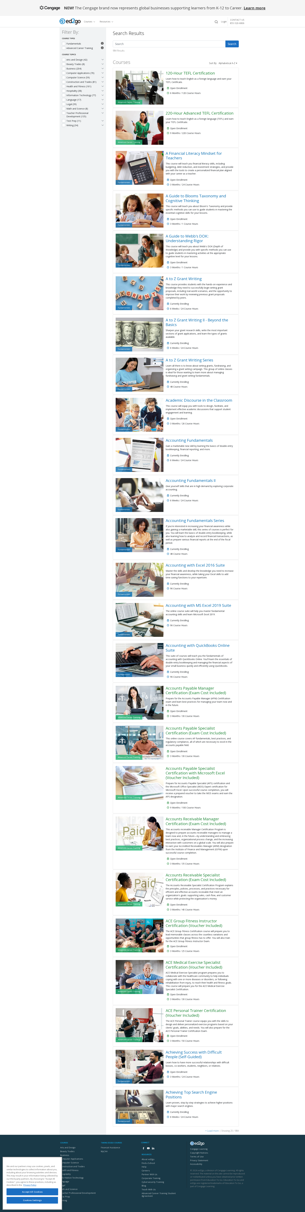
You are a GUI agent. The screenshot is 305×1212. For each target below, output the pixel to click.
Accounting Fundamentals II (191, 480)
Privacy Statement (199, 1160)
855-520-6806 (237, 23)
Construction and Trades (72, 1166)
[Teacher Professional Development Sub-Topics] (103, 112)
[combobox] (169, 44)
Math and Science (69, 1189)
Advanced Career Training (79, 48)
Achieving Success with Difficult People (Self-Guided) (194, 1054)
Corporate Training (151, 1178)
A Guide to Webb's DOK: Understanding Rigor (187, 238)
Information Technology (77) (81, 95)
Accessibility (196, 1164)
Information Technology (72, 1177)
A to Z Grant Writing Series (189, 360)
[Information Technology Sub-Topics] (103, 95)
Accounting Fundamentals (189, 440)
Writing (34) (72, 125)
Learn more (254, 7)
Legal (62, 1185)
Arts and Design (68, 1147)
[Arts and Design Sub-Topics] (103, 59)
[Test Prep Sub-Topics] (103, 120)
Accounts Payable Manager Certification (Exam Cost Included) (196, 690)
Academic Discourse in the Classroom (199, 400)
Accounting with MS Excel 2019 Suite (198, 605)
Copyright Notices (199, 1152)
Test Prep (65, 1196)
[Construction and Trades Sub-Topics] (103, 81)
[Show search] (216, 21)
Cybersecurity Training (153, 1182)
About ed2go (148, 1159)
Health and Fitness (69, 1170)
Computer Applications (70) (80, 73)
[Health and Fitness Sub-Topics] (103, 86)
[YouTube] (148, 1148)
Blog (144, 1185)
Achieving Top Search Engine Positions (191, 1094)
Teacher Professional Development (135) (77, 115)
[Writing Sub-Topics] (103, 125)
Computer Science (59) (78, 77)
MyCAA (104, 1151)
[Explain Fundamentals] (102, 43)
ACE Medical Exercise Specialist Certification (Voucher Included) (194, 965)
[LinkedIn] (153, 1148)
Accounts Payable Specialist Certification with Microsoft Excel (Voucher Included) (195, 773)
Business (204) (73, 68)
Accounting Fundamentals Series (195, 520)
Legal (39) (71, 104)
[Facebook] (143, 1148)
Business (64, 1155)
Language (64, 1181)
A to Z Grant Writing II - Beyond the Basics (197, 322)
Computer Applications (71, 1159)
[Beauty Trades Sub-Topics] (103, 63)
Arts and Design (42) (76, 59)
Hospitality (65, 1174)
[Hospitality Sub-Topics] (103, 90)
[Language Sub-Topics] (103, 99)
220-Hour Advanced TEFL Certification (200, 113)
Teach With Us (149, 1189)
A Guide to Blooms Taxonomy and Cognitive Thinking (196, 198)
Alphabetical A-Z (227, 63)
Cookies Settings (32, 1200)
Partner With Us (149, 1174)
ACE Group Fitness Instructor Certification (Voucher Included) (194, 923)
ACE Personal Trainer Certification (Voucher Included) (196, 1013)
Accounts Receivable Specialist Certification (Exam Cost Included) (196, 877)
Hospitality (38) (74, 90)
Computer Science (69, 1162)
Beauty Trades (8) (75, 64)
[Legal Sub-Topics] (103, 103)
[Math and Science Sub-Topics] (103, 108)
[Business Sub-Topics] (103, 68)
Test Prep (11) (73, 120)
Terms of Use (197, 1156)
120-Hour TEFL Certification (190, 73)
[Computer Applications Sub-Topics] (103, 72)
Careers (146, 1170)
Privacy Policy (29, 1185)
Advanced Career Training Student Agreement (159, 1194)
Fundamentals (73, 43)
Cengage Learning (199, 1149)
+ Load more (212, 1130)
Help (144, 1166)
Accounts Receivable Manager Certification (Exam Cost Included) (196, 821)
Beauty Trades (67, 1151)
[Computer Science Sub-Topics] (103, 77)
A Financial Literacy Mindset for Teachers (194, 155)
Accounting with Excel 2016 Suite (195, 565)
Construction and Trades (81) (81, 81)
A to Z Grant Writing (184, 278)
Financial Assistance (110, 1147)
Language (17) (73, 99)
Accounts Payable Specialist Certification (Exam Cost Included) (196, 730)
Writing (63, 1200)
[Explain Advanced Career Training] (102, 48)
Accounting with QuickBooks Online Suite (198, 648)
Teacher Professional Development (78, 1193)
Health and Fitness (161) (78, 86)
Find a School (148, 1163)
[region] (32, 1183)
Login (224, 21)
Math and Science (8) (77, 108)
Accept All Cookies (32, 1191)
